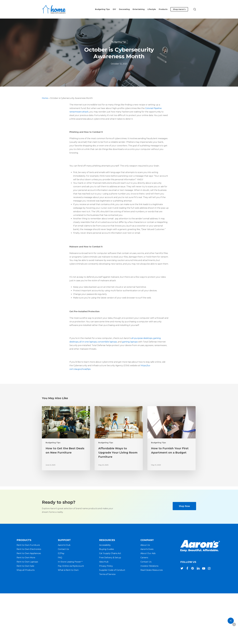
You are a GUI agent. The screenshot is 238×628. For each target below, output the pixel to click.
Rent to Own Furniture (28, 545)
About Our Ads (147, 553)
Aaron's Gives (146, 549)
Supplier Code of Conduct (112, 570)
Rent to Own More (26, 557)
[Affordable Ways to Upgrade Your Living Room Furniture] (119, 438)
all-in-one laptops (88, 342)
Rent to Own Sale (25, 566)
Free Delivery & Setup (110, 557)
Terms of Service (107, 574)
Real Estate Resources (151, 570)
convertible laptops (107, 342)
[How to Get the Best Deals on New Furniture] (66, 438)
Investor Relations (149, 566)
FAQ (60, 557)
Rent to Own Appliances (29, 553)
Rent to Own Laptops (27, 562)
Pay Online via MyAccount (71, 566)
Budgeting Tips (119, 42)
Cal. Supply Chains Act (110, 553)
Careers (144, 557)
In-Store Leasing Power (70, 562)
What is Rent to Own (68, 570)
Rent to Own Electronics (29, 549)
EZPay (61, 553)
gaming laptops (130, 342)
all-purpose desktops (141, 338)
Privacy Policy (106, 566)
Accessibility (105, 545)
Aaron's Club (64, 545)
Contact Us (63, 549)
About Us (145, 545)
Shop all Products (25, 570)
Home (45, 98)
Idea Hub (103, 562)
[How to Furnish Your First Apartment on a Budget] (171, 438)
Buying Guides (106, 549)
